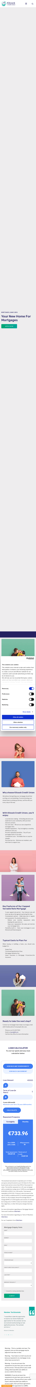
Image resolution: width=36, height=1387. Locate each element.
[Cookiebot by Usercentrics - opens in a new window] (26, 658)
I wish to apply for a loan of (11, 1267)
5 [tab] (11, 1334)
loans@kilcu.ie (14, 1032)
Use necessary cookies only (18, 727)
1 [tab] (4, 1334)
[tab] (18, 1066)
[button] (32, 3)
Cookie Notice (7, 1386)
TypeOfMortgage (8, 1260)
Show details (27, 712)
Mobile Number (8, 1252)
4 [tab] (9, 1334)
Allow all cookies (18, 717)
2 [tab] (6, 1334)
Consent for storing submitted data (15, 1291)
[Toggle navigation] (26, 3)
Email (6, 1245)
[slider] (18, 1083)
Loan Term (7, 1274)
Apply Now (9, 326)
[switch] (31, 694)
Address (6, 1237)
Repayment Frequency (10, 1282)
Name (5, 1230)
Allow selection (18, 722)
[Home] (11, 3)
